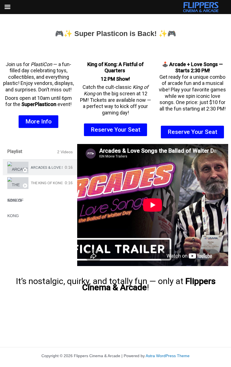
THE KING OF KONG (47, 183)
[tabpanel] (152, 205)
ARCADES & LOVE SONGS (47, 168)
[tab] (40, 167)
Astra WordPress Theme (168, 356)
